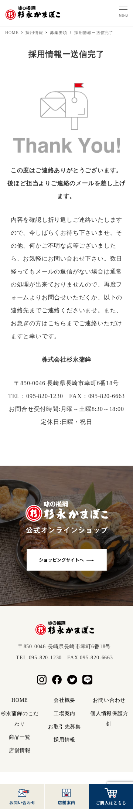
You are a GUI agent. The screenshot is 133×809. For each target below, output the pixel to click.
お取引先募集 (64, 727)
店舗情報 (20, 750)
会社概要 (64, 700)
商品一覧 (20, 737)
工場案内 (64, 713)
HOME (19, 700)
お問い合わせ (109, 700)
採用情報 (64, 739)
